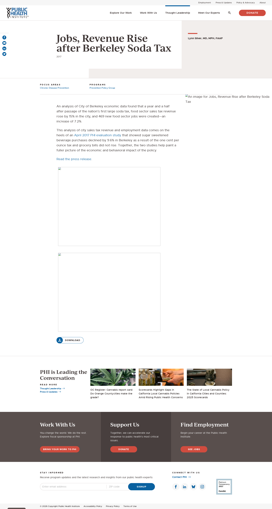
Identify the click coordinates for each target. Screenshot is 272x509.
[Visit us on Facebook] (175, 486)
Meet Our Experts (209, 12)
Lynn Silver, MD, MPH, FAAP (205, 38)
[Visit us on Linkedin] (184, 486)
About (263, 2)
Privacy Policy (113, 506)
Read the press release (74, 159)
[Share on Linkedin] (4, 48)
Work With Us (148, 12)
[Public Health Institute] (17, 13)
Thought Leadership (177, 12)
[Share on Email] (4, 43)
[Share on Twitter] (4, 54)
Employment (204, 2)
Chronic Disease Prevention (54, 87)
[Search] (229, 12)
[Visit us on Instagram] (202, 486)
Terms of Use (130, 506)
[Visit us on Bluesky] (193, 486)
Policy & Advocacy (245, 2)
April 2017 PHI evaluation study (97, 135)
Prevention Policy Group (102, 87)
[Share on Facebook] (4, 37)
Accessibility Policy (93, 506)
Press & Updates (224, 2)
